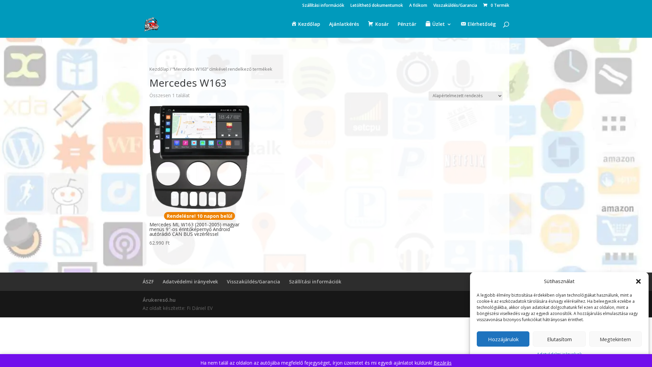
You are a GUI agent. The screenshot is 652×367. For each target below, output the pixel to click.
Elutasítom (559, 339)
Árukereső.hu (159, 300)
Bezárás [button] (443, 363)
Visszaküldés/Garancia (455, 5)
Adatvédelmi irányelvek (190, 281)
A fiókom (418, 5)
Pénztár (407, 24)
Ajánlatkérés (344, 24)
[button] (638, 281)
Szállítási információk (323, 5)
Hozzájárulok (503, 339)
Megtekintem (615, 339)
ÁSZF (148, 281)
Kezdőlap (159, 69)
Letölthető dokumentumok (376, 5)
